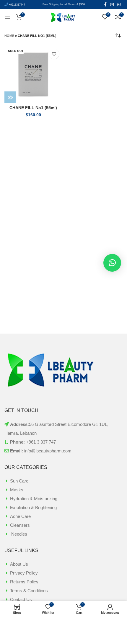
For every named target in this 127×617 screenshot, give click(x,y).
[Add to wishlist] (54, 54)
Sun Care (19, 480)
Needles (18, 533)
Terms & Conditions (29, 590)
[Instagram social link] (111, 4)
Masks (16, 489)
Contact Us (21, 599)
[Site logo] (63, 16)
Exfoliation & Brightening (33, 507)
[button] (112, 263)
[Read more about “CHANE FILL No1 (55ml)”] (10, 97)
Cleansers (20, 525)
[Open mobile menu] (7, 17)
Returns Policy (24, 581)
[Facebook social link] (105, 4)
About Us (19, 564)
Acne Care (20, 516)
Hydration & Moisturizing (33, 498)
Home (9, 35)
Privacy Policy (24, 572)
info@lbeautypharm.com (47, 450)
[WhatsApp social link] (119, 4)
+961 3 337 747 (41, 441)
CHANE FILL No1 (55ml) (33, 108)
